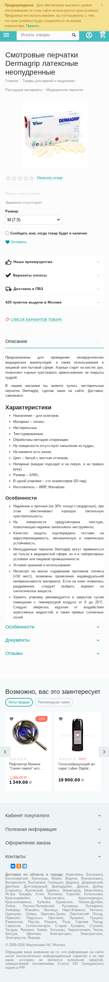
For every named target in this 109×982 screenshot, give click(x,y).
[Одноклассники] (18, 866)
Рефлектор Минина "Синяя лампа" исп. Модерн (24, 766)
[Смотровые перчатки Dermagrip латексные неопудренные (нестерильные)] (54, 134)
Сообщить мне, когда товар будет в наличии (48, 233)
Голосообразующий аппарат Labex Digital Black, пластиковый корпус (77, 766)
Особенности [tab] (19, 627)
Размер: (12, 211)
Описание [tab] (16, 341)
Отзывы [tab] (14, 653)
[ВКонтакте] (13, 866)
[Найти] (74, 35)
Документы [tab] (17, 640)
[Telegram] (24, 866)
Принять (32, 26)
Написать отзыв (49, 178)
